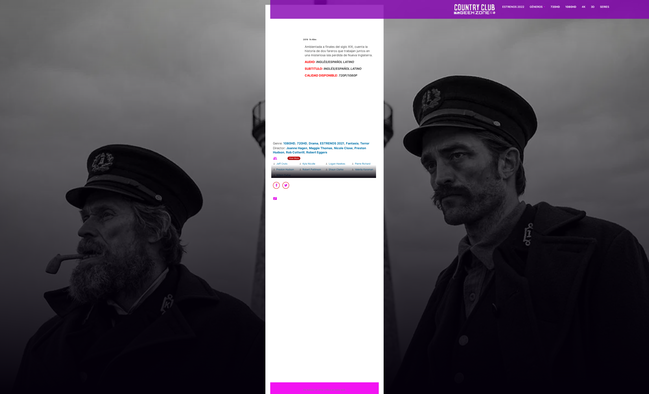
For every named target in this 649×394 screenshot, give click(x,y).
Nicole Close (343, 148)
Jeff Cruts (281, 163)
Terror (364, 143)
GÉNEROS (536, 6)
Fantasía (352, 143)
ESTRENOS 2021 (332, 143)
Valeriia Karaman (364, 169)
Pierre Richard (362, 163)
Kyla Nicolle (309, 163)
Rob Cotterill (295, 152)
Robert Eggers (316, 152)
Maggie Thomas (320, 148)
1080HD (570, 6)
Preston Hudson (285, 169)
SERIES (604, 6)
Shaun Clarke (336, 169)
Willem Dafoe (283, 175)
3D (593, 6)
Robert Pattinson (312, 169)
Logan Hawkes (337, 163)
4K (583, 6)
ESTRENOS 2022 (513, 6)
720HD (555, 6)
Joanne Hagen (296, 148)
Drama (313, 143)
